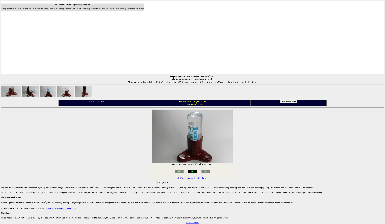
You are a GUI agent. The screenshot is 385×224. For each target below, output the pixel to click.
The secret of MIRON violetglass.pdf (60, 208)
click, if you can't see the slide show (191, 178)
